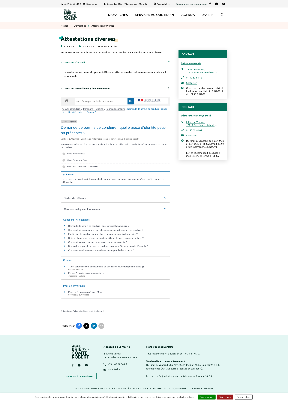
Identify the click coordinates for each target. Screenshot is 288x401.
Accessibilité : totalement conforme (192, 388)
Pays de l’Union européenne (82, 292)
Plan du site (106, 388)
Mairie (207, 15)
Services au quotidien (154, 15)
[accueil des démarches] (66, 100)
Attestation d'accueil (73, 62)
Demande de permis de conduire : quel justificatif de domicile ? (98, 226)
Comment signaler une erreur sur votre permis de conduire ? (97, 242)
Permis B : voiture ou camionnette (85, 273)
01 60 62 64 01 (194, 130)
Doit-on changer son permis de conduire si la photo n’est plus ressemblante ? (106, 238)
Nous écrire (113, 369)
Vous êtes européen (76, 160)
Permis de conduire (115, 109)
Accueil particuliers (71, 109)
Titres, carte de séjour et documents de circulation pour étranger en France (105, 266)
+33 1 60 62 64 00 (117, 363)
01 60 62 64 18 (194, 77)
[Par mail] (101, 326)
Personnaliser (243, 397)
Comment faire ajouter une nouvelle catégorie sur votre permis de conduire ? (105, 230)
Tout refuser (225, 397)
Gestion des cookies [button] (86, 388)
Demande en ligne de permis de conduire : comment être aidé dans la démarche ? (108, 246)
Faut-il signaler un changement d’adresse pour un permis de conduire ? (103, 234)
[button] (222, 14)
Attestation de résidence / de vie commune (85, 88)
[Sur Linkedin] (94, 326)
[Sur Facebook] (79, 326)
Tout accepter (206, 397)
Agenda (188, 15)
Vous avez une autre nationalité (82, 166)
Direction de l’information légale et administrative (82, 311)
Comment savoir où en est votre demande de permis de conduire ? (101, 250)
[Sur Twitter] (86, 326)
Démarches (118, 15)
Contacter (191, 82)
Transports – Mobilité (93, 109)
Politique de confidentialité (154, 388)
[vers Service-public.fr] (149, 101)
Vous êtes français (75, 153)
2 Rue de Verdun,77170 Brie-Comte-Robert (200, 71)
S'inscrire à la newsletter (79, 376)
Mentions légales (125, 388)
